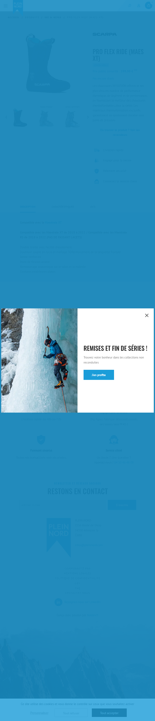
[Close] (147, 315)
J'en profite (99, 375)
